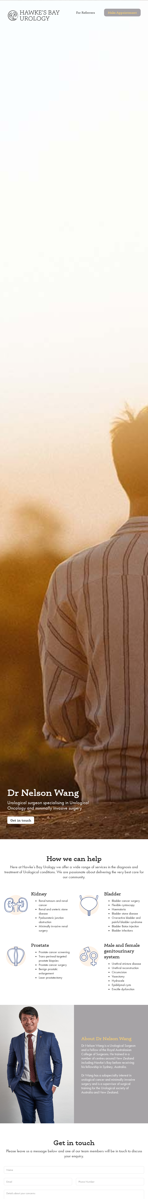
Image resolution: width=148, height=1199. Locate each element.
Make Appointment (122, 12)
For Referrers (85, 12)
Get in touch (20, 820)
